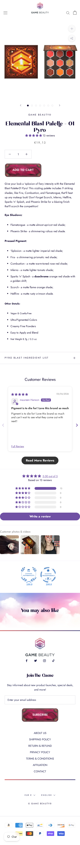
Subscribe (40, 715)
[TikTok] (53, 660)
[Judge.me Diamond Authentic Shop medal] (29, 575)
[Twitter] (35, 660)
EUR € (28, 795)
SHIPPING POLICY (40, 739)
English (46, 795)
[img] (19, 394)
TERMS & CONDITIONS (40, 758)
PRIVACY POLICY (40, 752)
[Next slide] (77, 425)
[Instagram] (44, 660)
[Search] (68, 12)
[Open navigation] (5, 12)
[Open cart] (75, 13)
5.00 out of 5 (50, 476)
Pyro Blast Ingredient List (27, 358)
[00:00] (40, 59)
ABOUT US (40, 733)
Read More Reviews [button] (40, 460)
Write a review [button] (40, 516)
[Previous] (20, 105)
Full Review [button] (17, 446)
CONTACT (40, 771)
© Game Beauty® (40, 803)
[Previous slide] (3, 425)
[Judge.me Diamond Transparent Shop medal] (48, 575)
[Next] (59, 105)
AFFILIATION (40, 765)
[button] (34, 135)
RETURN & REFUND (40, 746)
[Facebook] (26, 660)
